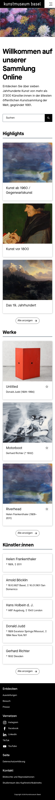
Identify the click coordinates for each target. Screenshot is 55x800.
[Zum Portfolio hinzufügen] (47, 387)
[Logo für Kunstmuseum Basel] (22, 4)
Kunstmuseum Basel (33, 794)
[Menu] (50, 4)
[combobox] (24, 118)
